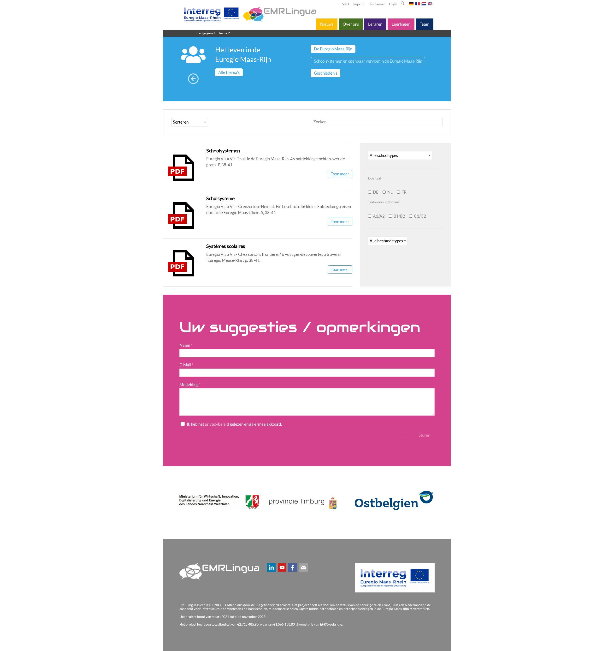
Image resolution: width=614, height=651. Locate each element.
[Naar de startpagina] (249, 14)
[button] (271, 567)
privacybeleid (217, 424)
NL (390, 192)
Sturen (424, 435)
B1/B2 (399, 216)
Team (424, 24)
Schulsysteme (220, 198)
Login (393, 4)
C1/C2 (420, 216)
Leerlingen (401, 24)
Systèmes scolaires (225, 246)
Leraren (375, 24)
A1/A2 (379, 216)
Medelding (190, 384)
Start (345, 4)
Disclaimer (377, 4)
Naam (185, 345)
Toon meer (340, 173)
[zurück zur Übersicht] (193, 79)
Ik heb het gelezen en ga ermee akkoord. (234, 424)
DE (375, 192)
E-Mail (186, 364)
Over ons (351, 24)
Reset (403, 435)
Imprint (359, 4)
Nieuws (326, 24)
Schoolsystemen (223, 150)
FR (404, 192)
